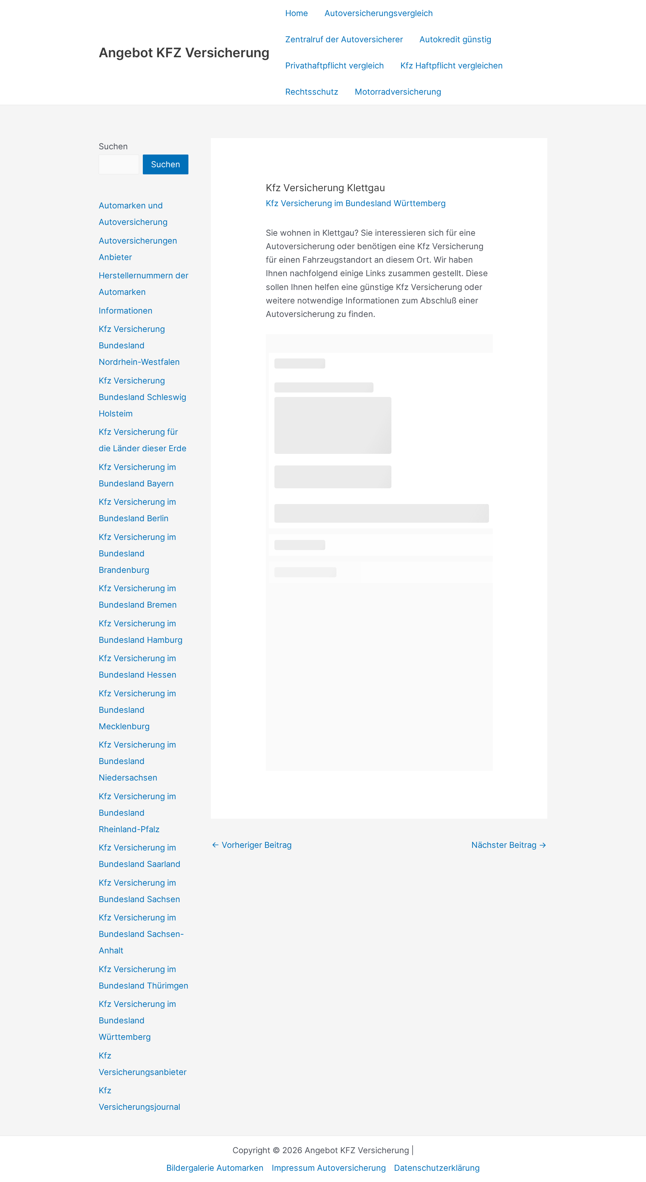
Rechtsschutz (311, 92)
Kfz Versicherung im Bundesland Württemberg (137, 1020)
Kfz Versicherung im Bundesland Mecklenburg (137, 709)
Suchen (113, 146)
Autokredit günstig (455, 39)
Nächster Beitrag (509, 845)
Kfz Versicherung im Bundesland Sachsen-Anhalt (141, 934)
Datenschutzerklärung (437, 1168)
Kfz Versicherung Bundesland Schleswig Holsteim (142, 397)
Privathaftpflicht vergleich (334, 65)
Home (296, 13)
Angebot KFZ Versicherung (184, 52)
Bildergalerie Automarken (215, 1168)
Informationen (126, 310)
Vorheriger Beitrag (252, 845)
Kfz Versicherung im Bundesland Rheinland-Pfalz (137, 812)
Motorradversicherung (398, 92)
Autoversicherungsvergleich (378, 13)
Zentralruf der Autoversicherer (344, 39)
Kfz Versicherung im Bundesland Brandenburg (137, 553)
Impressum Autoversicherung (329, 1168)
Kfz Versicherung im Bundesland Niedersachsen (137, 761)
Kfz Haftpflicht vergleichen (451, 65)
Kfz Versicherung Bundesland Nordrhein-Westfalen (139, 345)
